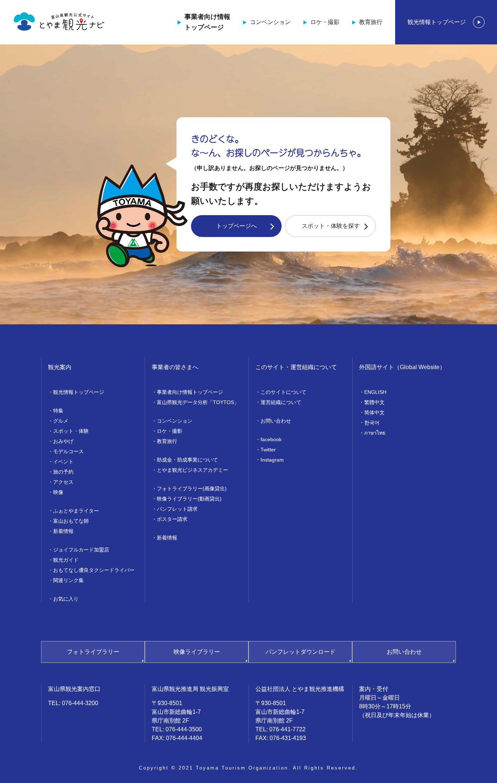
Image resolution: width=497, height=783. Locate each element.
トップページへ (236, 226)
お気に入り (66, 599)
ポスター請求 (172, 519)
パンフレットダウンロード (300, 652)
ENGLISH (375, 392)
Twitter (268, 449)
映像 (58, 492)
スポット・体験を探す (331, 226)
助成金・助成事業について (187, 460)
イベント (63, 461)
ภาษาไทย (374, 433)
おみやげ (63, 441)
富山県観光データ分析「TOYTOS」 (198, 402)
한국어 (371, 423)
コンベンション (270, 22)
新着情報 (63, 531)
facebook (271, 439)
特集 (58, 411)
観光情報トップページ (436, 22)
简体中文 (374, 412)
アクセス (63, 482)
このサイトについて (283, 392)
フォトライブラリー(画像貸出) (192, 488)
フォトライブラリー (93, 652)
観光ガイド (66, 560)
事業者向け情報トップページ (207, 22)
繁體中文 (374, 402)
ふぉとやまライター (76, 511)
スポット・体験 (71, 431)
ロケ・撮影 (324, 22)
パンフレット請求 (177, 509)
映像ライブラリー (197, 652)
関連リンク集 (68, 580)
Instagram (272, 460)
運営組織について (281, 402)
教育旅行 (370, 22)
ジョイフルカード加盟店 (81, 550)
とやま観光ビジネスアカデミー (192, 470)
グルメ (60, 421)
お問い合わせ (276, 421)
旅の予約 (63, 472)
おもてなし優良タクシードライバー (94, 570)
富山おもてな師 (71, 521)
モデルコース (68, 451)
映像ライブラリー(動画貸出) (189, 499)
